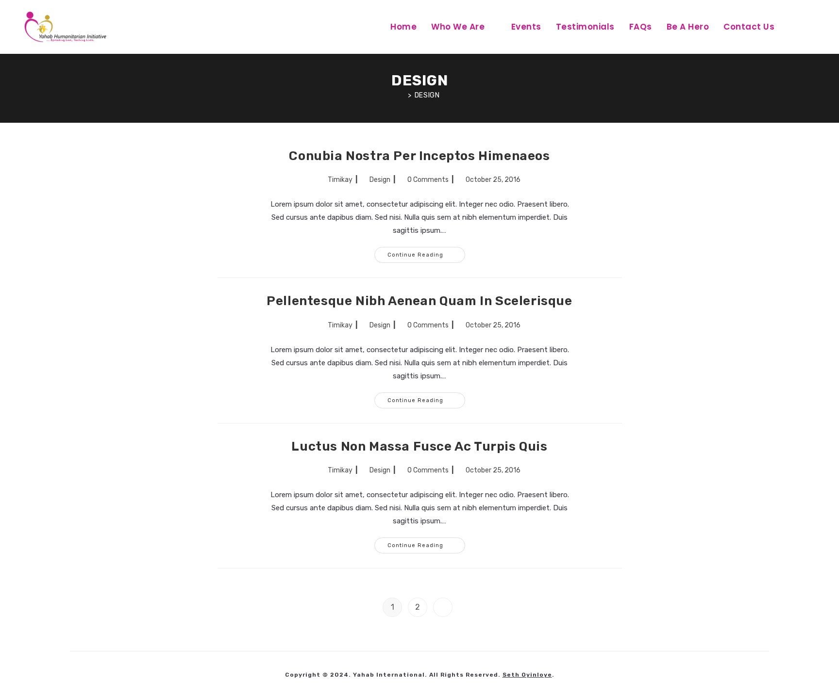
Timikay (340, 180)
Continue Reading (426, 252)
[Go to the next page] (443, 607)
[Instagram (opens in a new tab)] (828, 26)
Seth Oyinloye (527, 674)
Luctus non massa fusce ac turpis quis (419, 446)
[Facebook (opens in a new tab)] (811, 26)
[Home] (402, 95)
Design (427, 95)
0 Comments (428, 180)
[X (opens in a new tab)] (794, 26)
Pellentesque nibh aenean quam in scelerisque (419, 300)
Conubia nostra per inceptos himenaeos (419, 155)
